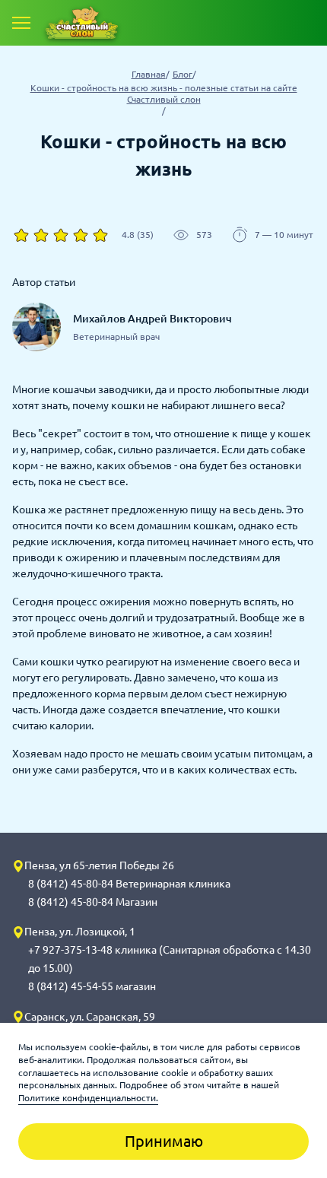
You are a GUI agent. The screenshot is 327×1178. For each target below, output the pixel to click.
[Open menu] (21, 23)
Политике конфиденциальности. (88, 1098)
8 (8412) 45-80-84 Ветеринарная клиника (129, 884)
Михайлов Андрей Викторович (152, 319)
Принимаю (164, 1141)
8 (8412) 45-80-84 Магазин (92, 902)
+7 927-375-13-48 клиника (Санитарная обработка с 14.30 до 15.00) (169, 959)
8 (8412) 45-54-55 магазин (92, 986)
